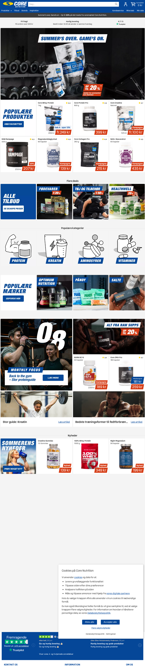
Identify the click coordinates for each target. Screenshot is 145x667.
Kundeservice (118, 10)
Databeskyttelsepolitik (99, 613)
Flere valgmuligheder (100, 628)
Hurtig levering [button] (72, 22)
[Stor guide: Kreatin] (36, 409)
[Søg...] (116, 4)
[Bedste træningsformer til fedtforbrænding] (109, 409)
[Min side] (125, 4)
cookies (78, 577)
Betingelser (111, 634)
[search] (73, 4)
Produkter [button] (5, 10)
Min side (140, 10)
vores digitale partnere (118, 593)
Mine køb (130, 10)
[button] (137, 4)
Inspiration (34, 10)
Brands (24, 10)
